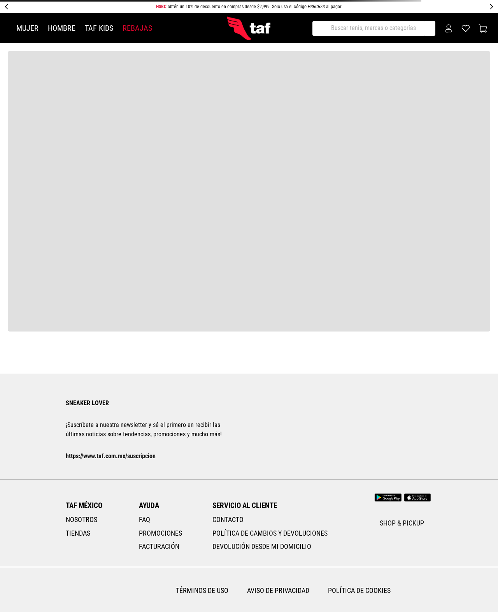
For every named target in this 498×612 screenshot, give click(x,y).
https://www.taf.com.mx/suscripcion (111, 422)
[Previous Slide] (7, 7)
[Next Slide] (491, 7)
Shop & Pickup (404, 489)
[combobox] (374, 28)
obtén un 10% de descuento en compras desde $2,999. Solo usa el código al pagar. (249, 6)
